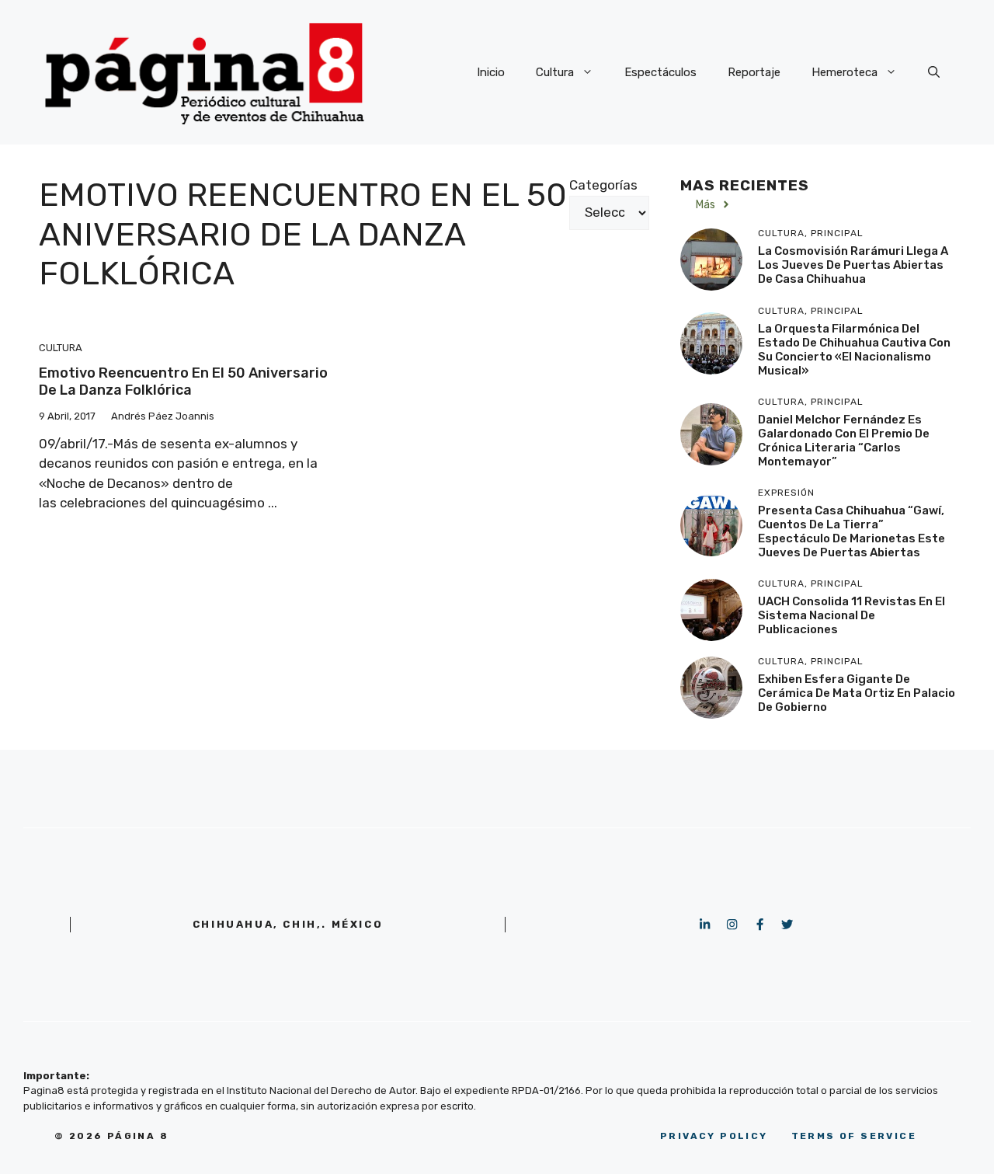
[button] (933, 72)
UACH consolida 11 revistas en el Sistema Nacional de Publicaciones (851, 615)
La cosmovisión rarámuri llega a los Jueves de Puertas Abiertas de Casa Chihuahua (853, 265)
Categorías (603, 185)
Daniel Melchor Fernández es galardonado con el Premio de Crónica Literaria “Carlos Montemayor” (844, 441)
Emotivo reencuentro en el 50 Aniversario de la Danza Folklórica (183, 381)
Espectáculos (660, 72)
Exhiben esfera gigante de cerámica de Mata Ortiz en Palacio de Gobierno (856, 693)
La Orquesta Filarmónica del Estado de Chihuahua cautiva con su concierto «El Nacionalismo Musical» (854, 350)
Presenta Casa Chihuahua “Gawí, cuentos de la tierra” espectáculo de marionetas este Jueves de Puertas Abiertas (851, 531)
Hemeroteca (845, 72)
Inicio (491, 72)
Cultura (555, 72)
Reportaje (754, 72)
